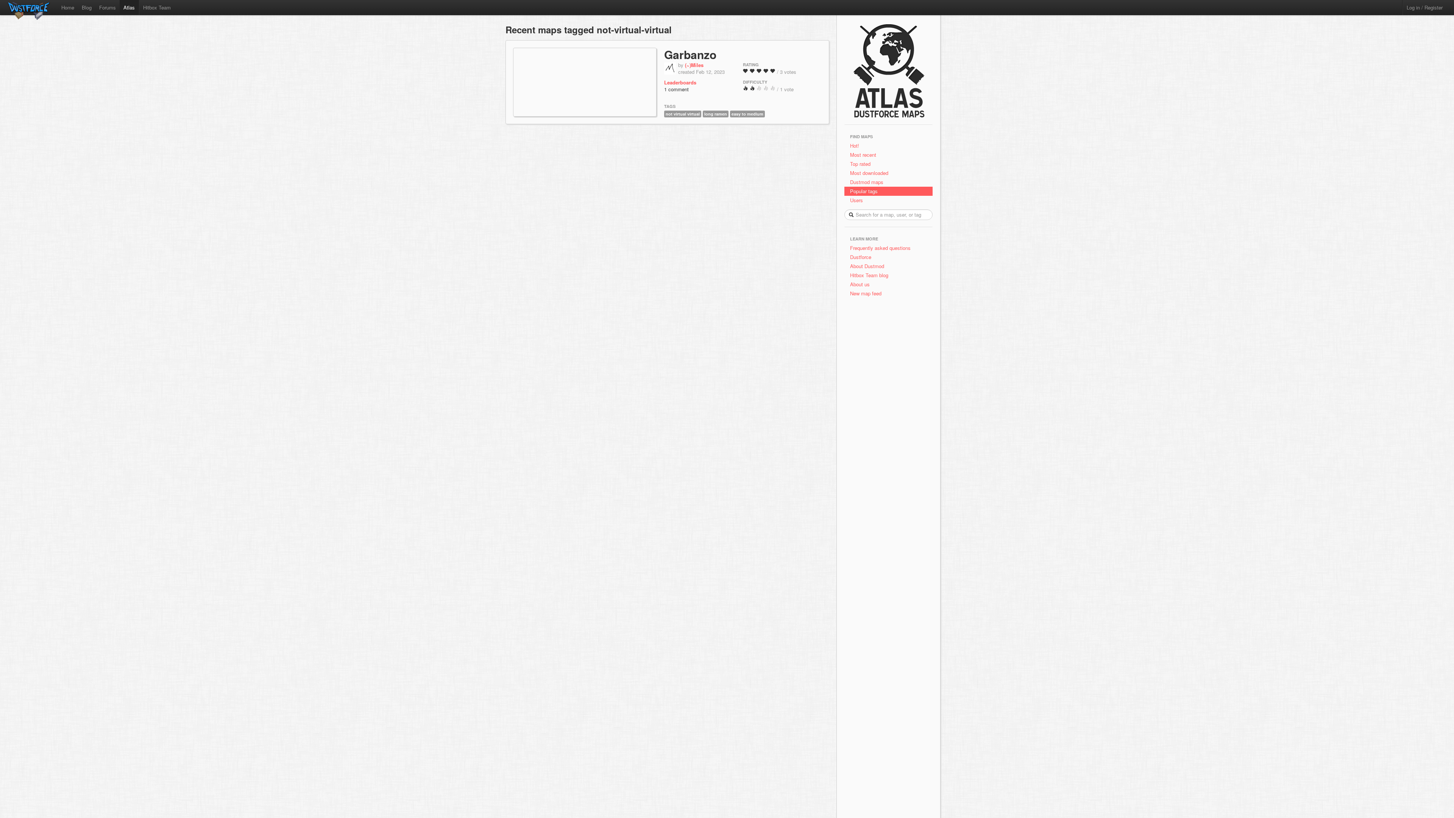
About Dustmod (867, 266)
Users (856, 200)
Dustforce (860, 257)
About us (860, 284)
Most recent (863, 154)
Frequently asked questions (880, 247)
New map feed (867, 293)
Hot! (854, 145)
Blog (87, 7)
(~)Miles (694, 65)
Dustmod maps (866, 182)
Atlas (129, 7)
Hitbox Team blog (869, 275)
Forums (107, 7)
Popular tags (864, 191)
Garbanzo (690, 54)
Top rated (860, 163)
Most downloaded (869, 172)
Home (67, 7)
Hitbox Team (157, 7)
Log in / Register (1425, 7)
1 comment (676, 89)
